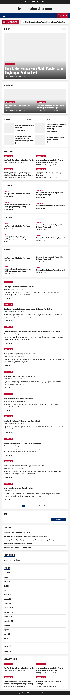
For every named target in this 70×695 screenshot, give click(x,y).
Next (45, 506)
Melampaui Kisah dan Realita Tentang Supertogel (40, 140)
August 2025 (7, 625)
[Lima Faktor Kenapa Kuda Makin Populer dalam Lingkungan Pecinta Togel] (35, 56)
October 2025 (8, 616)
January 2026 (8, 603)
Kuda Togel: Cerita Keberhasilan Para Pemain (17, 106)
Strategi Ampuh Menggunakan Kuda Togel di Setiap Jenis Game (24, 466)
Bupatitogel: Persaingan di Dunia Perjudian (18, 488)
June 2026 (7, 581)
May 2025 (6, 638)
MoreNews (41, 693)
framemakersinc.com (35, 8)
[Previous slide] (63, 29)
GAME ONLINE (10, 64)
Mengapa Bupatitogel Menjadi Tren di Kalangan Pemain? (22, 443)
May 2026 (6, 586)
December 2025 (8, 608)
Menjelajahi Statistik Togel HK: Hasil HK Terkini (19, 376)
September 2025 (9, 621)
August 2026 (7, 573)
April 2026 (7, 590)
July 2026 (6, 577)
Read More (9, 298)
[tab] (14, 119)
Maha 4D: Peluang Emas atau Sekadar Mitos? (19, 398)
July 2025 (6, 629)
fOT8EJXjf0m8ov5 (10, 76)
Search (6, 514)
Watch (65, 16)
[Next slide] (65, 29)
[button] (4, 16)
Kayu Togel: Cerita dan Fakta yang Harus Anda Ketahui (22, 421)
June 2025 (7, 634)
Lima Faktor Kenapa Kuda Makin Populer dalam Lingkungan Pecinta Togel (35, 22)
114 (40, 506)
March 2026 (7, 595)
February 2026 (8, 599)
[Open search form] (55, 15)
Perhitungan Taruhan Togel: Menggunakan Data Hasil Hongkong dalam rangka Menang (9, 140)
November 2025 (8, 612)
